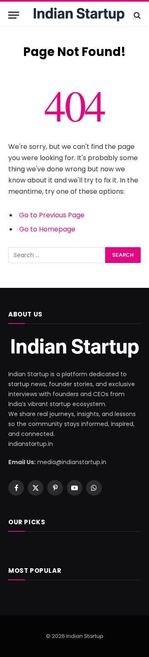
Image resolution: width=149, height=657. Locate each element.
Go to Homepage (47, 229)
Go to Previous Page (51, 215)
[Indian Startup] (78, 15)
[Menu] (13, 15)
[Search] (136, 15)
